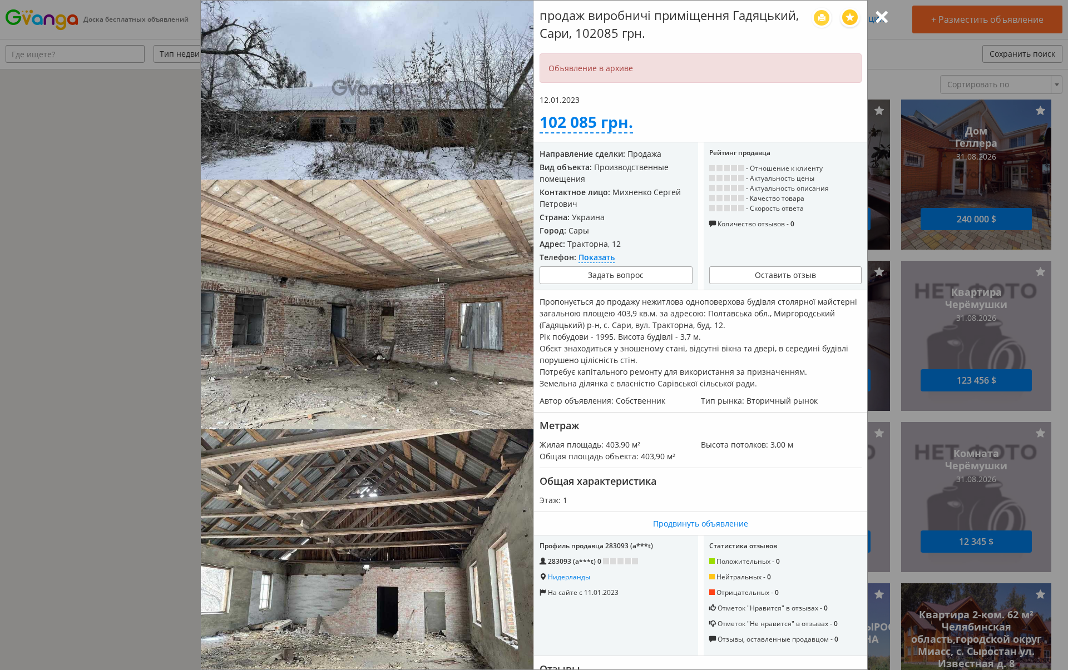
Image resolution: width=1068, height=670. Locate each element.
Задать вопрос (616, 275)
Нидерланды (569, 577)
